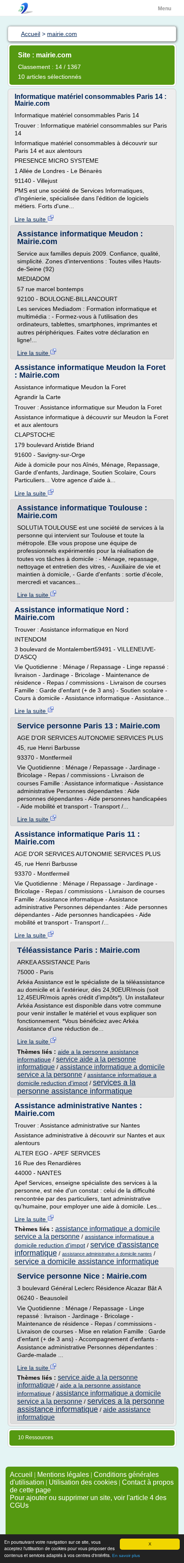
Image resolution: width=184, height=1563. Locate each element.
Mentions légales (63, 1474)
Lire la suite (31, 219)
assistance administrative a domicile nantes (107, 1253)
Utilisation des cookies (83, 1482)
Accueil (21, 1474)
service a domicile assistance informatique (87, 1261)
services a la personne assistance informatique (76, 1086)
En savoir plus (126, 1555)
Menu (164, 9)
